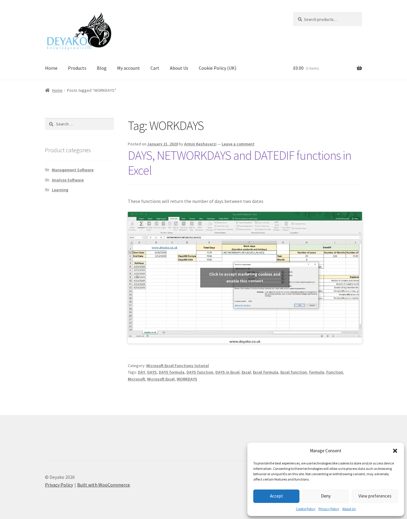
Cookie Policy (306, 508)
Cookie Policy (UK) (217, 68)
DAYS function (200, 372)
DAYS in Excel (227, 372)
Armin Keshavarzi (200, 144)
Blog (102, 68)
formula (316, 372)
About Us (349, 508)
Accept (276, 496)
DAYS (152, 372)
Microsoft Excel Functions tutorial (177, 365)
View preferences (375, 496)
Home (51, 68)
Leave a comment (238, 144)
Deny (326, 496)
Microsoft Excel (161, 379)
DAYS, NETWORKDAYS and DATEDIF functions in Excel (239, 162)
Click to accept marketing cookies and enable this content (244, 277)
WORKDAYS (187, 379)
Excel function (293, 372)
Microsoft (136, 379)
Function (334, 372)
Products (77, 68)
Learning (60, 189)
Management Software (73, 170)
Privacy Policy (329, 508)
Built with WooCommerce (103, 485)
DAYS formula (171, 372)
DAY (141, 372)
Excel (246, 372)
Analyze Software (68, 180)
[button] (395, 451)
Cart (154, 68)
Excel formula (265, 372)
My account (128, 68)
